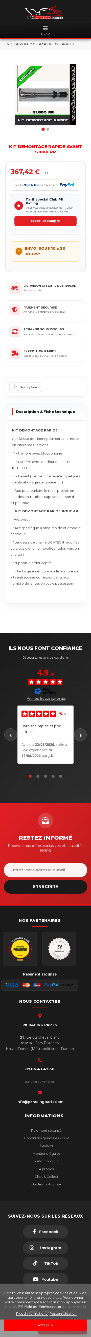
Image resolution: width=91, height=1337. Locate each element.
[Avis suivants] (80, 734)
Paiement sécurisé (46, 1130)
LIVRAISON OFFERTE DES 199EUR (50, 285)
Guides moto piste (46, 1184)
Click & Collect (46, 1177)
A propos (46, 1169)
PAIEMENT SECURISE (40, 307)
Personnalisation (63, 1313)
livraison (46, 1146)
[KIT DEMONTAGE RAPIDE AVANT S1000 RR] (45, 94)
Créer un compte (45, 221)
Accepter (45, 1325)
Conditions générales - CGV (46, 1138)
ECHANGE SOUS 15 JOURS (44, 329)
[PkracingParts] (45, 12)
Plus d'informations (32, 1313)
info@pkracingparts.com (39, 1101)
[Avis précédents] (10, 734)
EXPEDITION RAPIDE (40, 351)
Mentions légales (46, 1153)
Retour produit (46, 1161)
